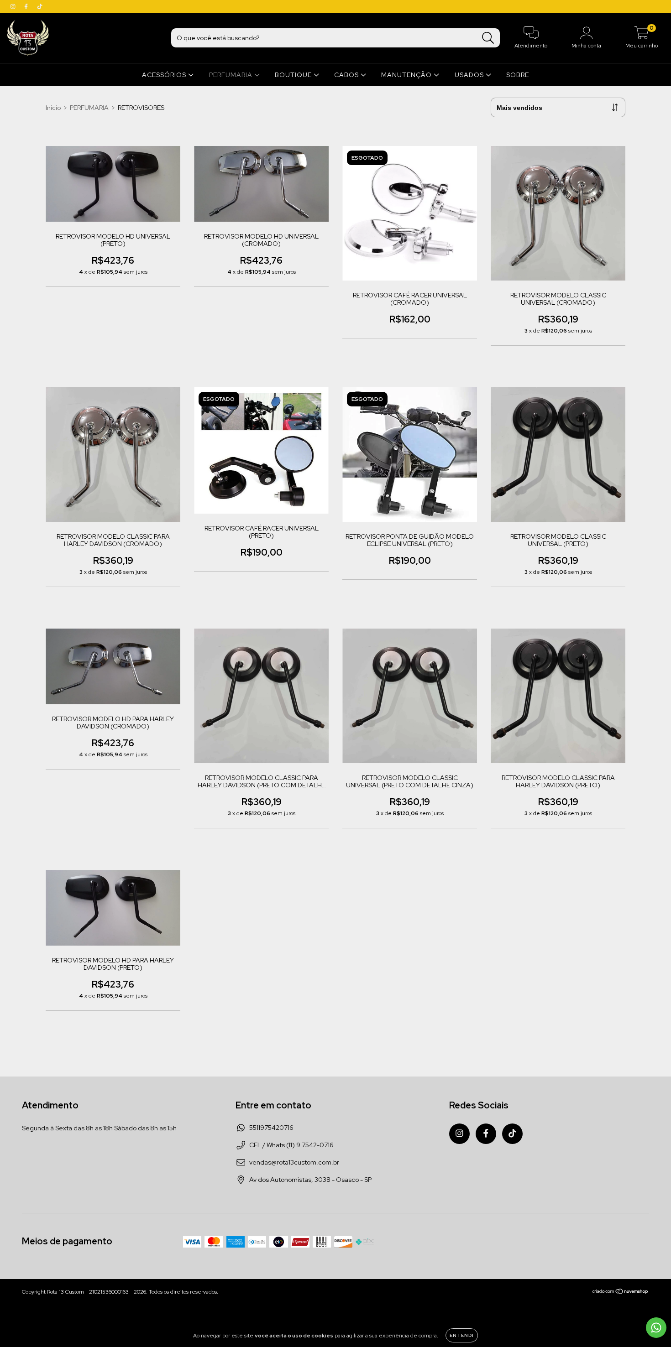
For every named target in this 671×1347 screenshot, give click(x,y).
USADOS (470, 75)
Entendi (462, 1335)
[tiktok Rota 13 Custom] (40, 6)
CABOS (347, 75)
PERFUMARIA (231, 75)
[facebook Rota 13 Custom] (26, 6)
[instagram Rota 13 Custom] (13, 6)
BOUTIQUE (294, 75)
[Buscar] (488, 38)
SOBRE (517, 75)
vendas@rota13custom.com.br (294, 1162)
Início (53, 108)
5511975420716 (271, 1127)
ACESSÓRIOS (165, 75)
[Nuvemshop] (620, 1292)
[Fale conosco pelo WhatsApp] (656, 1327)
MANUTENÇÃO (407, 75)
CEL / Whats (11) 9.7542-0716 (291, 1145)
